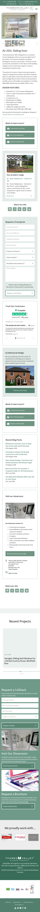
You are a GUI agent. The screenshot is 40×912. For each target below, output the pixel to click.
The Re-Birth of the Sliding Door (13, 114)
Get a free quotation (17, 135)
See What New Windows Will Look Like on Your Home (20, 478)
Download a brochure (18, 128)
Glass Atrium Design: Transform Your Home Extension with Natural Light (19, 461)
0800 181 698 (12, 573)
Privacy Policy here (18, 693)
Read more (10, 196)
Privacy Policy (23, 285)
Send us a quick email (17, 142)
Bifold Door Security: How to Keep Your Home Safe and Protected (18, 445)
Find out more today (20, 390)
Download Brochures (10, 806)
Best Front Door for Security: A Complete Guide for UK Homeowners (19, 469)
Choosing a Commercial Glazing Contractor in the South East (17, 453)
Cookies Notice (16, 902)
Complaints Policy (27, 902)
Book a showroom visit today (16, 554)
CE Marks (7, 902)
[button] (4, 671)
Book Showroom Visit (10, 766)
